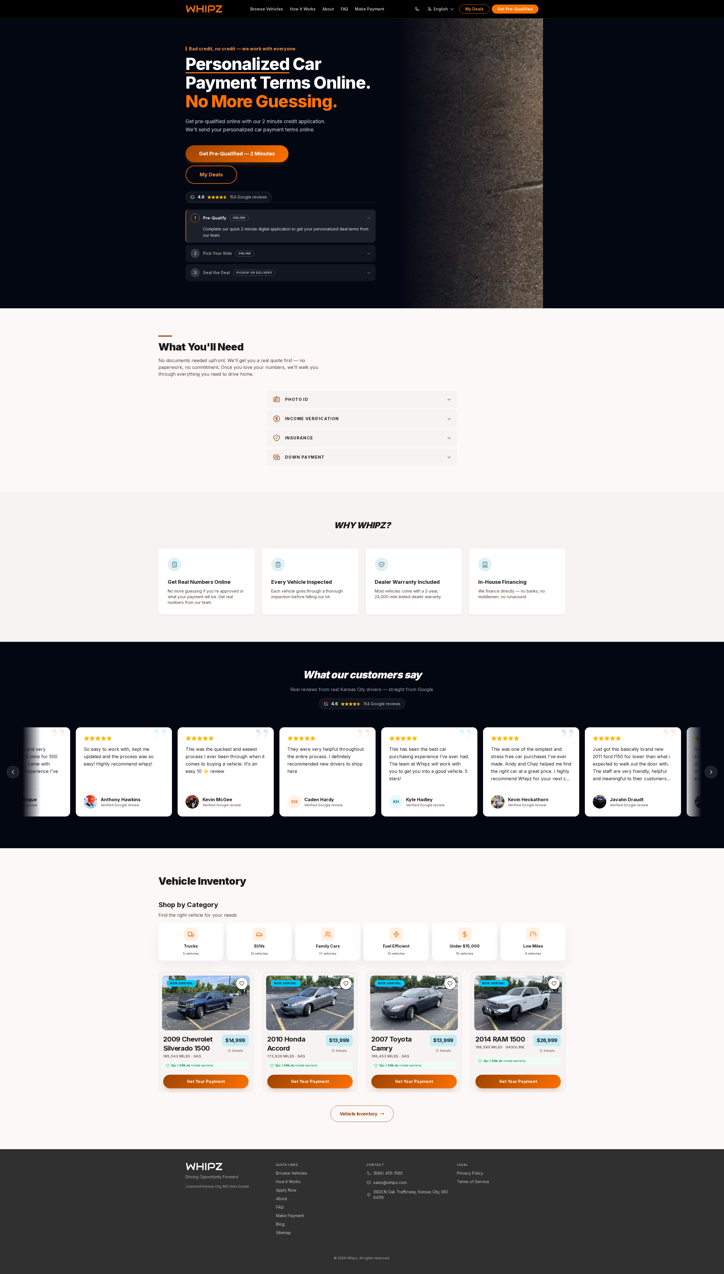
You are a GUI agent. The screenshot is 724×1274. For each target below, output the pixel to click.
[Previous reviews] (13, 772)
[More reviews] (711, 772)
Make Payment (369, 9)
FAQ (344, 9)
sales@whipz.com (390, 1182)
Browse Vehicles (266, 9)
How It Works (303, 9)
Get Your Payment (206, 1081)
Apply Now (286, 1190)
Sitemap (283, 1232)
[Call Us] (417, 9)
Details (237, 1051)
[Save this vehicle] (241, 983)
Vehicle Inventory (359, 1114)
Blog (280, 1224)
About (328, 9)
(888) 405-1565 (388, 1173)
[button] (281, 226)
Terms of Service (473, 1181)
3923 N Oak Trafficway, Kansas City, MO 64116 (410, 1194)
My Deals (474, 9)
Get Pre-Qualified (515, 9)
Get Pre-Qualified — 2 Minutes (237, 154)
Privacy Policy (470, 1173)
